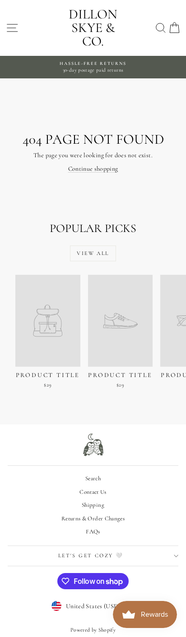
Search (93, 478)
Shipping (93, 505)
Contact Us (93, 492)
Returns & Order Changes (93, 518)
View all (93, 253)
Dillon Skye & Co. (93, 28)
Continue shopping (93, 169)
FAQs (93, 531)
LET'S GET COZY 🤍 (90, 555)
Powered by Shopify (93, 630)
